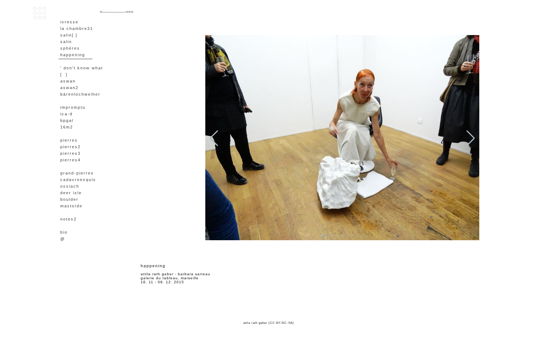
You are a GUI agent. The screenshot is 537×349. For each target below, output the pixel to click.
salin (66, 41)
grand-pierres (77, 173)
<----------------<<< (116, 12)
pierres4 (70, 160)
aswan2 (69, 87)
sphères (70, 48)
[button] (322, 235)
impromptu (72, 107)
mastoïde (71, 206)
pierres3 (70, 153)
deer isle (71, 193)
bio (64, 232)
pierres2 (70, 147)
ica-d (66, 114)
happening (72, 55)
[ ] (64, 74)
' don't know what (81, 68)
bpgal (66, 120)
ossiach (69, 186)
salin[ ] (68, 35)
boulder (69, 199)
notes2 (68, 219)
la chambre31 (76, 28)
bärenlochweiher (80, 94)
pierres (69, 140)
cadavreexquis (78, 179)
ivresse (69, 22)
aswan (68, 81)
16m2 (66, 127)
